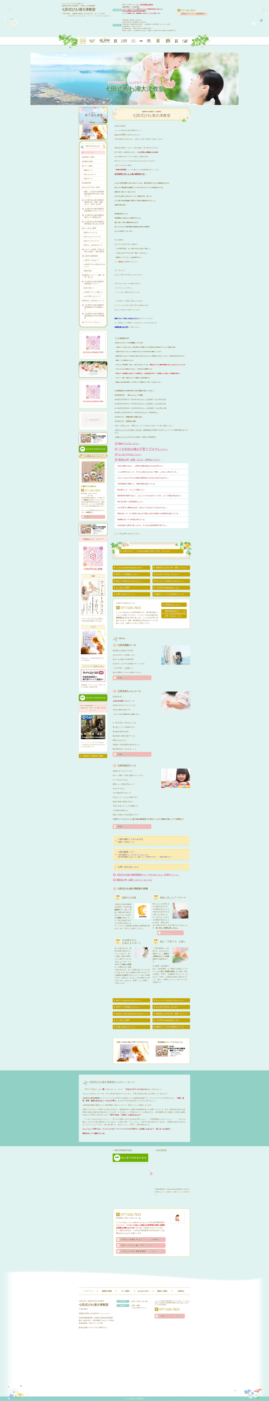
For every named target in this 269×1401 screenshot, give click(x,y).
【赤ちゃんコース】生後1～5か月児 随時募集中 (133, 430)
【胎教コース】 (120, 437)
